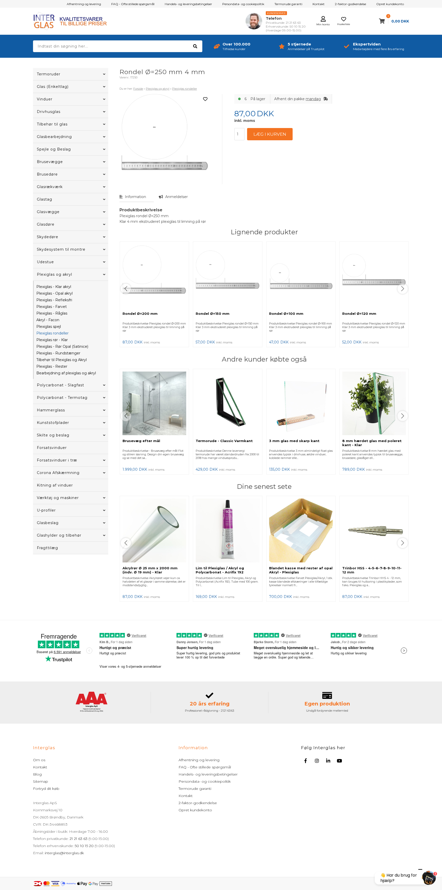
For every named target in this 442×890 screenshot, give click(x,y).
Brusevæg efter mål (141, 441)
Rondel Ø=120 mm (359, 313)
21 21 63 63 (78, 838)
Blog (37, 774)
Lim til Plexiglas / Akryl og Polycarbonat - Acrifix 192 (220, 570)
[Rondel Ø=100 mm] (301, 276)
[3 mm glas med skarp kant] (301, 404)
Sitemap (40, 781)
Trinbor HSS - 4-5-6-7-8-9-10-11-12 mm (372, 570)
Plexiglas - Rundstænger (58, 353)
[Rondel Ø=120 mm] (374, 276)
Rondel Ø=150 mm (212, 313)
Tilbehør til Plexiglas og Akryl (61, 359)
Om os (39, 760)
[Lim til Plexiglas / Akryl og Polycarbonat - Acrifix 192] (227, 531)
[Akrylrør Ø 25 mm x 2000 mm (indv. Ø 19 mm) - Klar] (154, 531)
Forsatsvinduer (52, 447)
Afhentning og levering (84, 4)
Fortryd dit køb (46, 788)
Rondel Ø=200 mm (140, 313)
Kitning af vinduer (55, 485)
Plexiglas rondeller (52, 333)
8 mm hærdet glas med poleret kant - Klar (372, 443)
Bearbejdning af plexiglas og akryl (66, 373)
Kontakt (319, 4)
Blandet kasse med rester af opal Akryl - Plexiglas (301, 570)
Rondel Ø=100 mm (286, 313)
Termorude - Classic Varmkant (224, 441)
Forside (138, 88)
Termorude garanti (288, 4)
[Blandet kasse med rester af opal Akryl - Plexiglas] (301, 531)
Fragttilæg (47, 548)
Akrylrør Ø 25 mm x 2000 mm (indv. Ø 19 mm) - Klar (150, 570)
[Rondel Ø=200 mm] (154, 276)
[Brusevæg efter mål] (154, 404)
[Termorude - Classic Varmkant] (227, 404)
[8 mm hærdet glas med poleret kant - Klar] (374, 404)
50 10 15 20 (84, 845)
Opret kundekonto (390, 4)
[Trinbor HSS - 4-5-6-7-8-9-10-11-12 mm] (374, 531)
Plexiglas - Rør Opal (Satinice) (62, 346)
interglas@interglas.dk (64, 853)
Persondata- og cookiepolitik (243, 4)
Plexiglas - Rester (51, 366)
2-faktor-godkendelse (350, 4)
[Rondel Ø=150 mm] (227, 276)
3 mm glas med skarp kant (294, 441)
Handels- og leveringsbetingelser (188, 4)
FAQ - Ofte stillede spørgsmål (132, 4)
